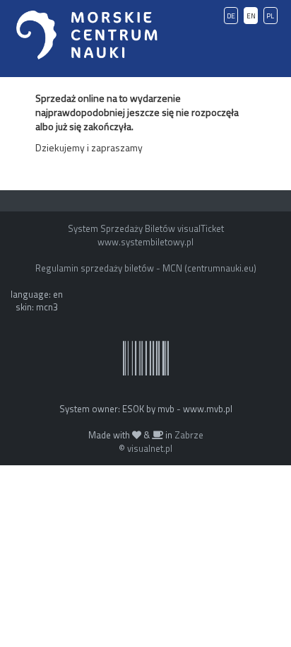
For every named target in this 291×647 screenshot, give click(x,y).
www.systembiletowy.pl (145, 242)
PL (270, 16)
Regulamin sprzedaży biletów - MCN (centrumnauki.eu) (145, 268)
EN (251, 16)
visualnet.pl (149, 448)
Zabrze (188, 435)
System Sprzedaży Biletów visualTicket (146, 228)
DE (231, 16)
